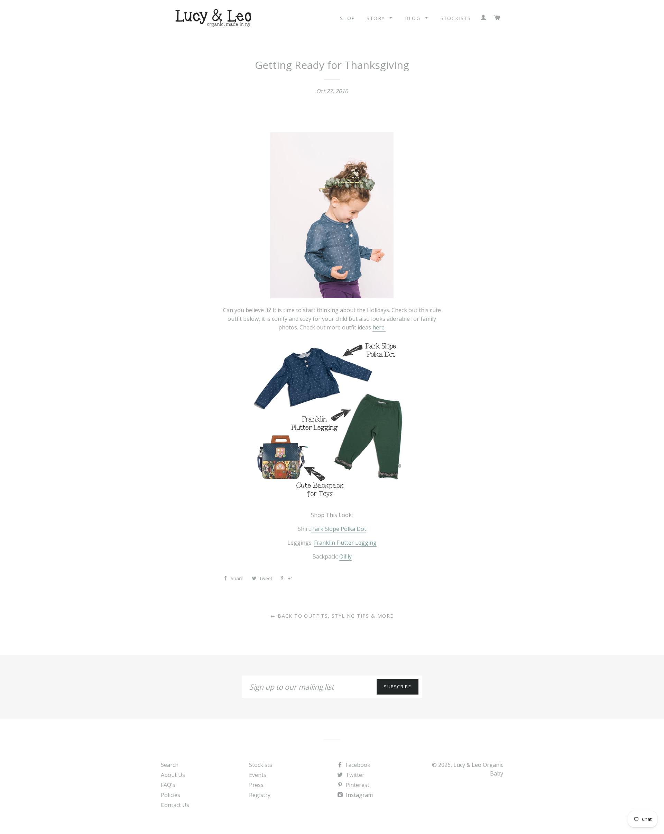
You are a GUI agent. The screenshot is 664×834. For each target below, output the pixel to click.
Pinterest (356, 785)
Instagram (358, 795)
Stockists (456, 18)
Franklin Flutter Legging (345, 542)
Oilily (345, 556)
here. (379, 327)
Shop (347, 18)
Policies (170, 795)
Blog (413, 18)
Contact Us (175, 805)
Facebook (357, 765)
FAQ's (168, 785)
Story (376, 18)
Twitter (354, 775)
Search (169, 765)
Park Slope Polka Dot (338, 529)
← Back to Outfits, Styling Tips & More (331, 616)
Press (256, 785)
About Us (173, 775)
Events (257, 775)
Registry (259, 795)
